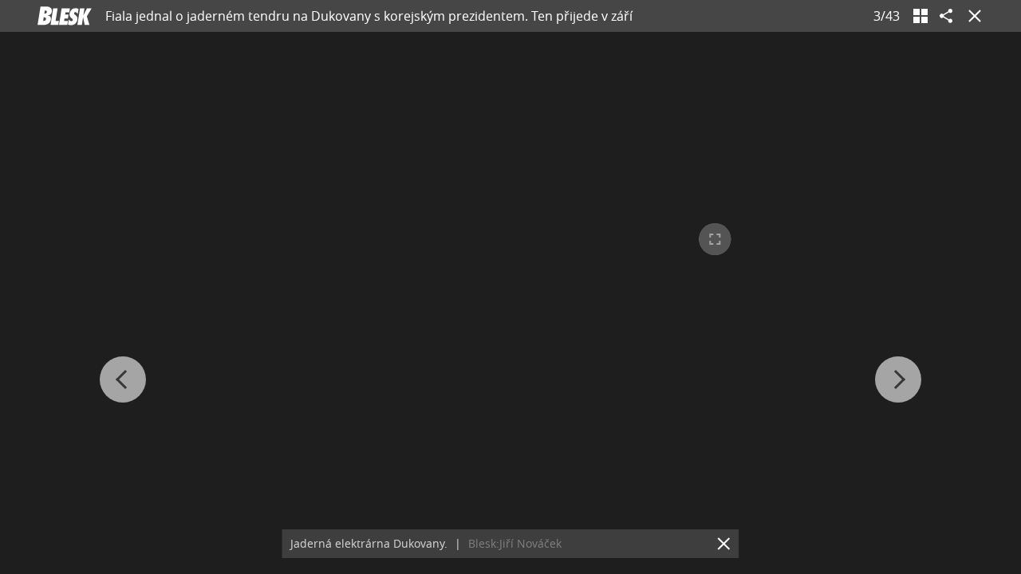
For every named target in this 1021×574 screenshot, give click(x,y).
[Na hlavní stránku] (64, 16)
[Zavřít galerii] (972, 16)
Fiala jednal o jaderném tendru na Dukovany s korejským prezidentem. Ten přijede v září (369, 16)
